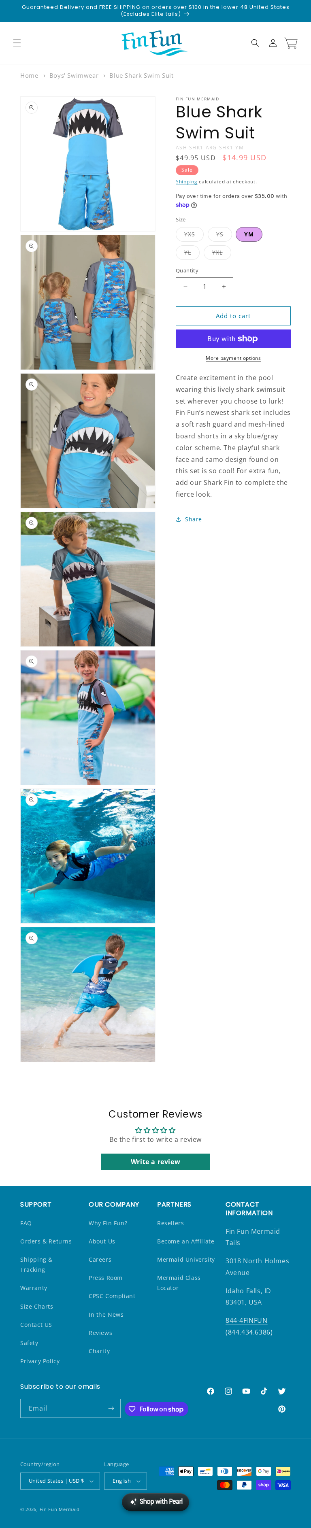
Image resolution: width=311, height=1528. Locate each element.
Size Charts (36, 1306)
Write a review (155, 1161)
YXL (221, 254)
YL (192, 254)
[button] (17, 43)
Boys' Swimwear (73, 75)
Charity (99, 1351)
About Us (102, 1241)
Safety (29, 1343)
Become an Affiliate (185, 1241)
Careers (100, 1259)
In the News (106, 1314)
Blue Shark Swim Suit (141, 75)
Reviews (100, 1333)
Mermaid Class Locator (179, 1283)
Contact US (36, 1324)
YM (249, 234)
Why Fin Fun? (108, 1223)
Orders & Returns (46, 1241)
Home (29, 75)
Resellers (170, 1223)
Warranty (33, 1288)
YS (224, 236)
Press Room (106, 1277)
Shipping (187, 181)
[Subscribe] (111, 1408)
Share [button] (193, 519)
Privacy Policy (40, 1361)
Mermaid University (186, 1259)
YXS (194, 236)
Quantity (187, 270)
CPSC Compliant (112, 1296)
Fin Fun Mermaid (60, 1509)
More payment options (233, 358)
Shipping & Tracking (36, 1264)
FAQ (26, 1223)
